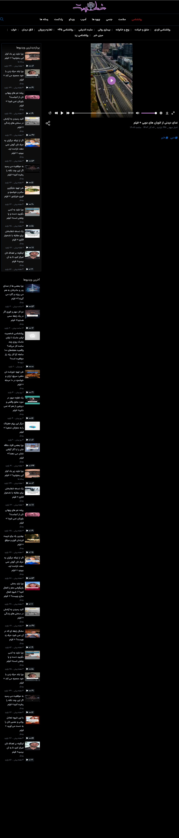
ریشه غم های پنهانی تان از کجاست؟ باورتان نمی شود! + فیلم (14, 99)
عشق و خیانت (142, 30)
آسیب (83, 19)
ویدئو (72, 19)
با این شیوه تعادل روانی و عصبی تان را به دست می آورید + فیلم (14, 724)
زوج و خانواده (123, 30)
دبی (172, 138)
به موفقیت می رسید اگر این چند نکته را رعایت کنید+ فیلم (14, 170)
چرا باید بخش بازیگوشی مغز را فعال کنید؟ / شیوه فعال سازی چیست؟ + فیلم (13, 590)
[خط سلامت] (89, 7)
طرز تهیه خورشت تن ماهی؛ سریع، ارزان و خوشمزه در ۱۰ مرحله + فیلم (14, 378)
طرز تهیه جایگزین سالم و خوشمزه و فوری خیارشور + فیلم (14, 192)
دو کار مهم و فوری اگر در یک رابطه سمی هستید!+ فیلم (13, 316)
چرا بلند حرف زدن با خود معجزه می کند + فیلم (13, 75)
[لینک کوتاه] (48, 124)
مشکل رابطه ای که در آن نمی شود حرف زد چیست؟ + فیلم (14, 635)
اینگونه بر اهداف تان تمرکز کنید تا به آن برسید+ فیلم (14, 257)
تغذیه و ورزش (45, 30)
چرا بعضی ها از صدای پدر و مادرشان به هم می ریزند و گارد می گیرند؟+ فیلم (13, 292)
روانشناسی (137, 19)
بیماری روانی (104, 30)
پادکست (59, 19)
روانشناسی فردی (162, 30)
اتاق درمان (28, 30)
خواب (14, 30)
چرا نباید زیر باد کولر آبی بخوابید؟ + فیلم (14, 56)
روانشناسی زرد (81, 35)
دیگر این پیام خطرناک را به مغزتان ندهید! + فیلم (13, 428)
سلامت (122, 19)
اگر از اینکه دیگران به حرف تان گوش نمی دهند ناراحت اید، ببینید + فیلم (14, 147)
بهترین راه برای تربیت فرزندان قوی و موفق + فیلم (14, 540)
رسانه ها (44, 19)
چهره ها (96, 19)
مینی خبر (99, 35)
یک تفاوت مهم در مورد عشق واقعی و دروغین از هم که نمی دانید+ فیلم (14, 404)
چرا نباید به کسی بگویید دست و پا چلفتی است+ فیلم (15, 214)
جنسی (109, 19)
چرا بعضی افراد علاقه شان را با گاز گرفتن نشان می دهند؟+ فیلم (14, 452)
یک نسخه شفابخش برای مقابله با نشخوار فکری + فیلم (14, 235)
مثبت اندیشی (85, 30)
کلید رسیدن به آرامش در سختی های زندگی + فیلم (13, 123)
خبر (163, 138)
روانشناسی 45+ (66, 30)
